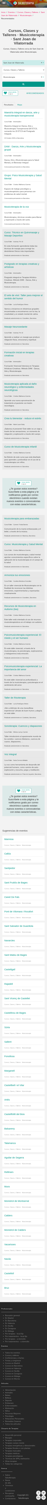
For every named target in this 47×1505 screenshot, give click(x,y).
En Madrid (9, 1318)
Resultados (8, 105)
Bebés (7, 1395)
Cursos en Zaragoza (13, 1374)
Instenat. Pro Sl (18, 241)
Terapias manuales (13, 1451)
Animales (9, 1393)
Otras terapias (11, 1461)
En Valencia (10, 1323)
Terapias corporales (13, 1440)
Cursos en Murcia (12, 1379)
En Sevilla (9, 1326)
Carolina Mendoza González (22, 581)
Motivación (9, 1408)
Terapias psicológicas (14, 1456)
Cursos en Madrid (12, 1363)
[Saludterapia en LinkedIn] (38, 1497)
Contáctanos (10, 1498)
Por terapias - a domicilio (15, 1339)
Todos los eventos (12, 1353)
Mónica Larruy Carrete (20, 732)
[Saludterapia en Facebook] (38, 1493)
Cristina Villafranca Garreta (21, 184)
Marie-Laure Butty (19, 424)
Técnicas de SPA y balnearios (17, 1459)
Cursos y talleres (12, 1355)
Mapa (19, 105)
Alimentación (10, 1390)
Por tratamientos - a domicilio (17, 1341)
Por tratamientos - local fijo (16, 1336)
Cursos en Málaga (12, 1376)
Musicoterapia (26, 15)
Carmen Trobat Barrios (20, 524)
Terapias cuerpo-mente (14, 1443)
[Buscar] (23, 84)
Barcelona (20, 138)
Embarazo (9, 1403)
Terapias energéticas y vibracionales (20, 1445)
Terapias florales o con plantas (17, 1448)
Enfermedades (11, 1406)
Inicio (3, 12)
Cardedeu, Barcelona (29, 717)
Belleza (8, 1398)
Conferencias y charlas (14, 1358)
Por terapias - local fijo (14, 1334)
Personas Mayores (13, 1413)
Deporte (8, 1400)
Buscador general (12, 1315)
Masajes (8, 1438)
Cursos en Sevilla (12, 1371)
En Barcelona (10, 1321)
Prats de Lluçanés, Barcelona (31, 774)
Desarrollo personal (13, 1435)
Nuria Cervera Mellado (20, 760)
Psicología (9, 1416)
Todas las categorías (13, 1464)
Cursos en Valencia (13, 1368)
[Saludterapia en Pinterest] (43, 1497)
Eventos (11, 12)
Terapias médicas (12, 1453)
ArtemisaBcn (17, 121)
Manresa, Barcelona (28, 536)
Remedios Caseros (13, 1421)
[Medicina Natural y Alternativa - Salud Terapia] (23, 4)
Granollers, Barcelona (29, 318)
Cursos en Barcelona (13, 1366)
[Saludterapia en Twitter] (43, 1493)
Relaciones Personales (14, 1419)
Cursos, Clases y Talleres (27, 12)
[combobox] (23, 62)
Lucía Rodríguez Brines (20, 304)
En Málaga (9, 1331)
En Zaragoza (10, 1328)
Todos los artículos (12, 1424)
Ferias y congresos (13, 1360)
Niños (7, 1411)
